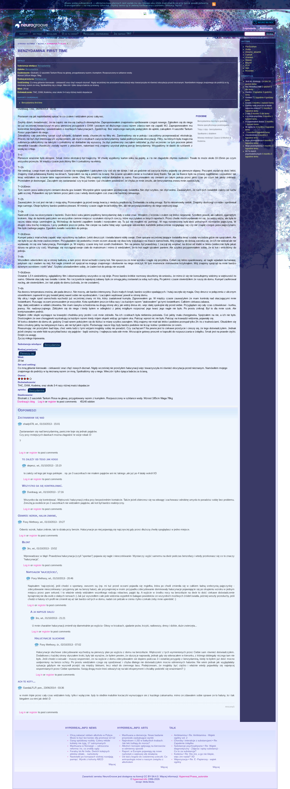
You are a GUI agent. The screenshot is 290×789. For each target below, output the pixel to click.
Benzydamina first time (32, 103)
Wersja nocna (264, 22)
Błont (26, 542)
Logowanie (249, 28)
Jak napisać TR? (122, 33)
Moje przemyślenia (254, 140)
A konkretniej (251, 135)
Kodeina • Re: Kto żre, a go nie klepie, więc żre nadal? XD (194, 755)
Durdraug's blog (26, 401)
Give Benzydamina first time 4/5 (27, 378)
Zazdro (248, 92)
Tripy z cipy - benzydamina (210, 129)
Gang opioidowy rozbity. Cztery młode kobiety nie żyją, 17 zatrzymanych (90, 742)
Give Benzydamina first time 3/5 (24, 378)
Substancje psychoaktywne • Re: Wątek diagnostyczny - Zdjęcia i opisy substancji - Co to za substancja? (196, 749)
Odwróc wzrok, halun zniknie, (37, 515)
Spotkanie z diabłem (207, 133)
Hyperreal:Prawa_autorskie (193, 776)
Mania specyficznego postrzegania (213, 125)
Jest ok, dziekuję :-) (254, 81)
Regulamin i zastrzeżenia (96, 33)
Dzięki (248, 103)
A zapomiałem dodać (254, 122)
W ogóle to (250, 127)
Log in (41, 401)
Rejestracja (266, 28)
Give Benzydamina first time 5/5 (30, 378)
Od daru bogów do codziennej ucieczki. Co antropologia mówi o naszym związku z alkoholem (144, 759)
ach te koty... (26, 681)
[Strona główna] (31, 25)
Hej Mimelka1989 (253, 87)
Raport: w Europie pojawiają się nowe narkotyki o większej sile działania (142, 752)
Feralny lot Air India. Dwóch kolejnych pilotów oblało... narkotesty (90, 752)
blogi (41, 43)
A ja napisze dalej (42, 611)
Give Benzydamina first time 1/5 (19, 378)
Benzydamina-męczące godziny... (213, 121)
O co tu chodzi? (70, 33)
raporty (23, 33)
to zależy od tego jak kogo (40, 459)
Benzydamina (44, 66)
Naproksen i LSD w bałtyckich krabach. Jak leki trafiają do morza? (142, 742)
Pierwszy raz (40, 79)
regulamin (52, 33)
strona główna (26, 43)
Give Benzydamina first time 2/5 (22, 378)
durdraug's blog (56, 43)
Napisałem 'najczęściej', (42, 572)
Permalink (20, 424)
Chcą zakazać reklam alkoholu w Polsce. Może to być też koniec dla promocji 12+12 (92, 736)
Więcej (112, 764)
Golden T (249, 97)
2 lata (247, 113)
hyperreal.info (140, 779)
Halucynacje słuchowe (50, 638)
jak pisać (37, 33)
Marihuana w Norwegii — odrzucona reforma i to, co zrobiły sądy (89, 747)
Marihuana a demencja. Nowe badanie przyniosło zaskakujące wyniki (142, 736)
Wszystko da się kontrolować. (42, 485)
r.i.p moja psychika (253, 116)
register (52, 401)
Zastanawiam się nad (31, 417)
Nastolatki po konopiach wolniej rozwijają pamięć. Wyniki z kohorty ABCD (91, 758)
